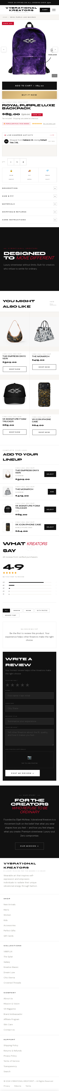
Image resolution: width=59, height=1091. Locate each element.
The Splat (8, 956)
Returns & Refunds (13, 1050)
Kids (6, 920)
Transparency (10, 1066)
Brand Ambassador (13, 1014)
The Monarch (24, 489)
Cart (45, 10)
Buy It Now (29, 95)
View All (52, 303)
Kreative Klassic (11, 967)
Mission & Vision (12, 1003)
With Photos (42, 610)
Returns (17, 1086)
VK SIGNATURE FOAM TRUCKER (27, 507)
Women (7, 915)
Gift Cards (8, 936)
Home (5, 17)
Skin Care (8, 1024)
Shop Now (14, 369)
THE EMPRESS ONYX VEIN (27, 471)
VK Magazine (10, 1009)
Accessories (10, 925)
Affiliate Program (11, 1019)
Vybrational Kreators (21, 9)
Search (7, 1071)
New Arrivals (9, 904)
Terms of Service (12, 1061)
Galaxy (7, 962)
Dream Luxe (9, 972)
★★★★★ (43, 123)
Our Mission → (29, 846)
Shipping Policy (11, 1045)
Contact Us (9, 1030)
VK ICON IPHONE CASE (28, 525)
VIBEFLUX (8, 951)
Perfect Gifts (9, 930)
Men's (6, 910)
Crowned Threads (12, 982)
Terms (28, 1086)
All (6, 610)
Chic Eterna (9, 977)
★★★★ (28, 610)
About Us (8, 998)
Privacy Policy (10, 1056)
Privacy (7, 1086)
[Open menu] (54, 10)
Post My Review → (22, 773)
